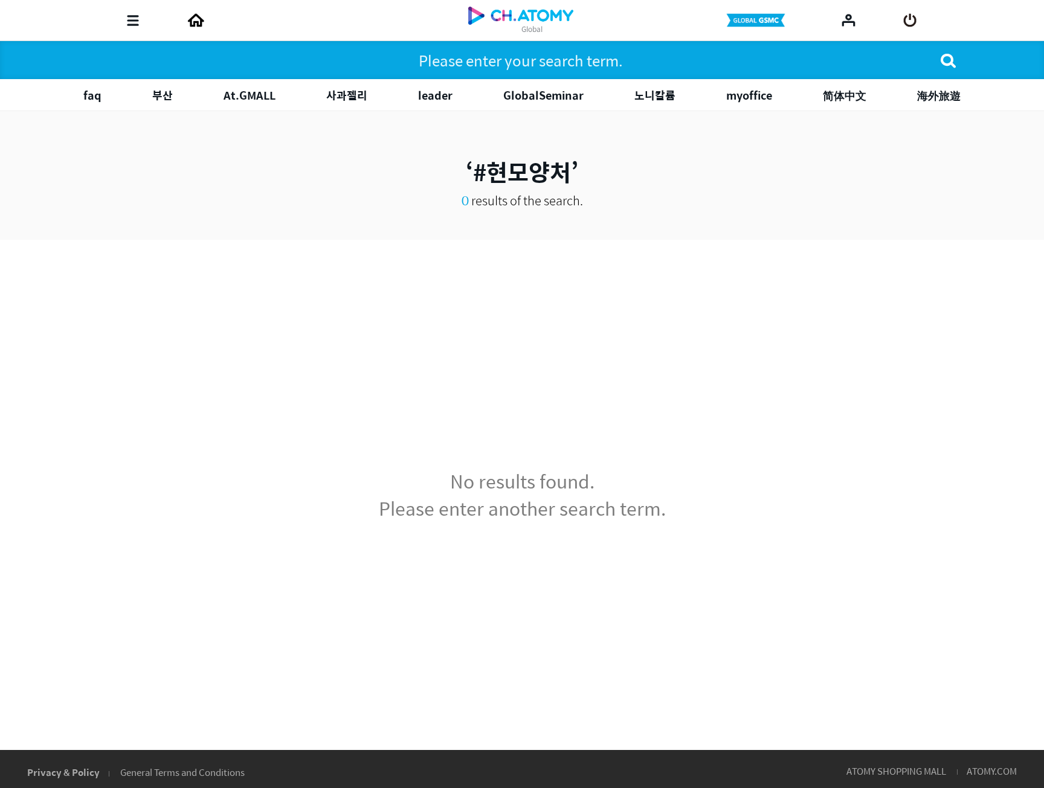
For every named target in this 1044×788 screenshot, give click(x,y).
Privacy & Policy (63, 772)
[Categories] (133, 20)
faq (92, 95)
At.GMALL (250, 95)
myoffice (749, 95)
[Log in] (910, 20)
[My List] (848, 20)
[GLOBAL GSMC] (757, 20)
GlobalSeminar (543, 95)
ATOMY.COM (992, 771)
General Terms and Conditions (182, 772)
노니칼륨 (654, 95)
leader (435, 95)
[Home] (195, 20)
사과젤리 (346, 95)
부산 (162, 95)
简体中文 (844, 95)
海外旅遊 (939, 95)
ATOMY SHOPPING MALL (896, 771)
